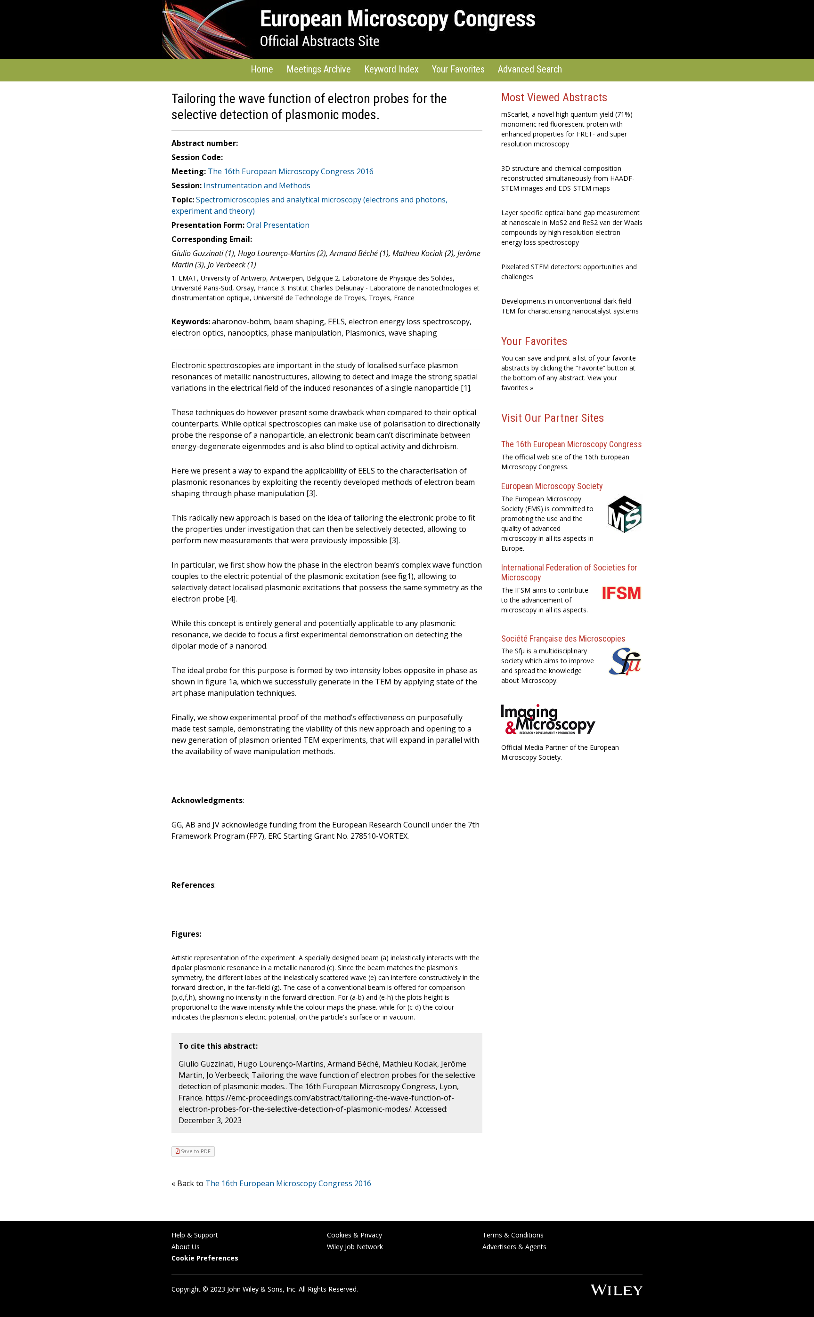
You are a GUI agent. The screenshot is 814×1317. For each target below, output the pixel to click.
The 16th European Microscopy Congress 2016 (291, 171)
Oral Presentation (277, 225)
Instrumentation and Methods (257, 185)
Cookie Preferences (204, 1257)
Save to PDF (195, 1151)
